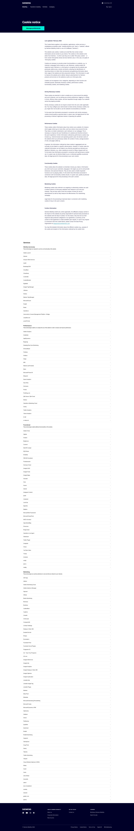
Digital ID (99, 827)
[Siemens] (26, 3)
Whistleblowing (108, 827)
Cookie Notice (83, 827)
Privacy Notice (74, 827)
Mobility (24, 7)
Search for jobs (93, 815)
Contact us (71, 812)
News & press (50, 817)
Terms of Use (92, 827)
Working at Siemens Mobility (97, 812)
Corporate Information (52, 815)
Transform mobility (35, 7)
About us (49, 812)
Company (52, 7)
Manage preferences (33, 28)
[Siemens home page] (26, 809)
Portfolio (45, 7)
